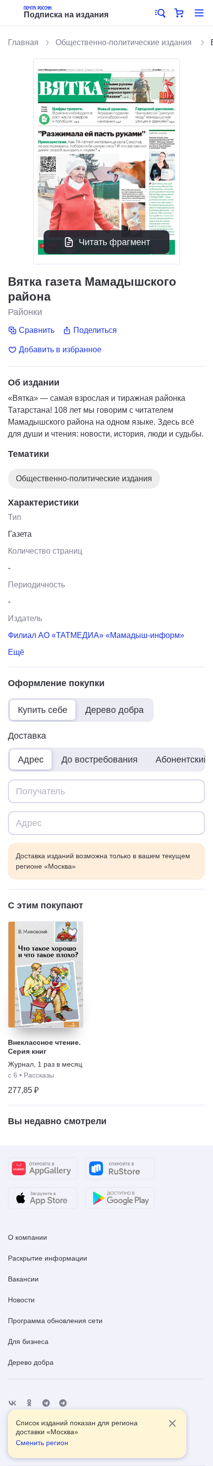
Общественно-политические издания (124, 42)
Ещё (16, 652)
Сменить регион (42, 1443)
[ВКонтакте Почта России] (12, 1403)
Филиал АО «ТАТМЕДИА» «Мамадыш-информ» (96, 635)
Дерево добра (30, 1362)
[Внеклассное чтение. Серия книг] (45, 974)
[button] (159, 13)
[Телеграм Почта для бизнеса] (62, 1403)
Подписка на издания (66, 14)
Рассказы (39, 1075)
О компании (27, 1237)
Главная (23, 42)
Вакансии (23, 1279)
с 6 (12, 1075)
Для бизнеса (28, 1341)
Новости (21, 1300)
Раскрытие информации (47, 1258)
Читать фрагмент (114, 242)
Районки (25, 312)
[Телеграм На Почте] (46, 1403)
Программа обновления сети (55, 1321)
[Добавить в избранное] (72, 932)
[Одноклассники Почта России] (29, 1403)
